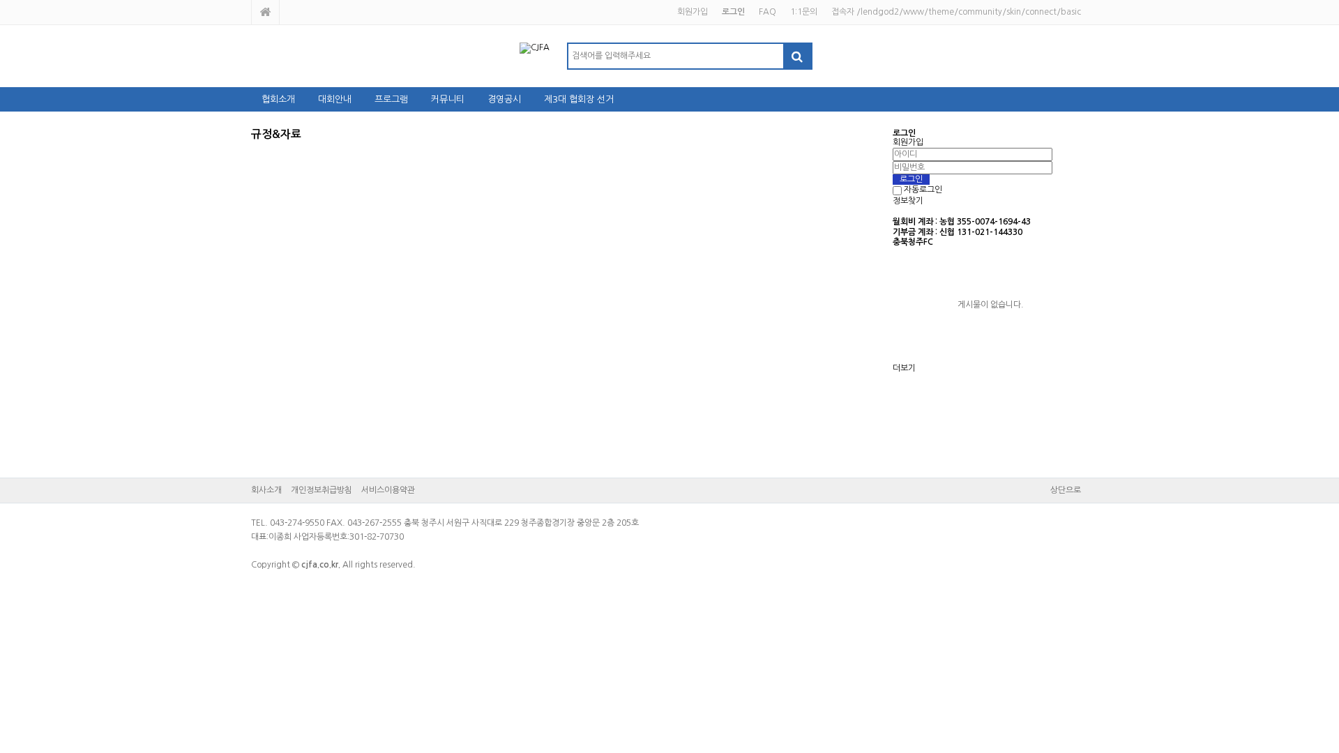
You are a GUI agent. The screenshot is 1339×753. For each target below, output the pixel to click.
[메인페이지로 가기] (266, 12)
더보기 (904, 368)
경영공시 (504, 99)
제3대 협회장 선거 (579, 99)
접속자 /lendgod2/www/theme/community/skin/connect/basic (956, 12)
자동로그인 (923, 190)
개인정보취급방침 (321, 490)
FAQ (767, 12)
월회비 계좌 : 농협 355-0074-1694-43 (962, 222)
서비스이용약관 (388, 490)
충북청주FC (913, 242)
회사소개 (266, 490)
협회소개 (278, 99)
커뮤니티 (447, 99)
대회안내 (334, 99)
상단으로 (1065, 490)
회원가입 (692, 12)
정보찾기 (908, 201)
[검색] (797, 56)
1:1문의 (803, 12)
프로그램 (391, 99)
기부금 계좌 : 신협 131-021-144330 (957, 232)
